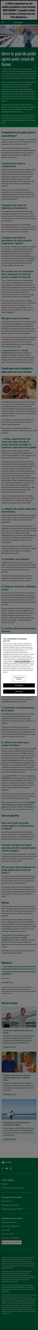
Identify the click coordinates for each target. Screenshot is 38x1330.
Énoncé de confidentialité (22, 661)
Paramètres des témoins (19, 678)
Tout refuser (19, 691)
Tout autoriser (19, 685)
